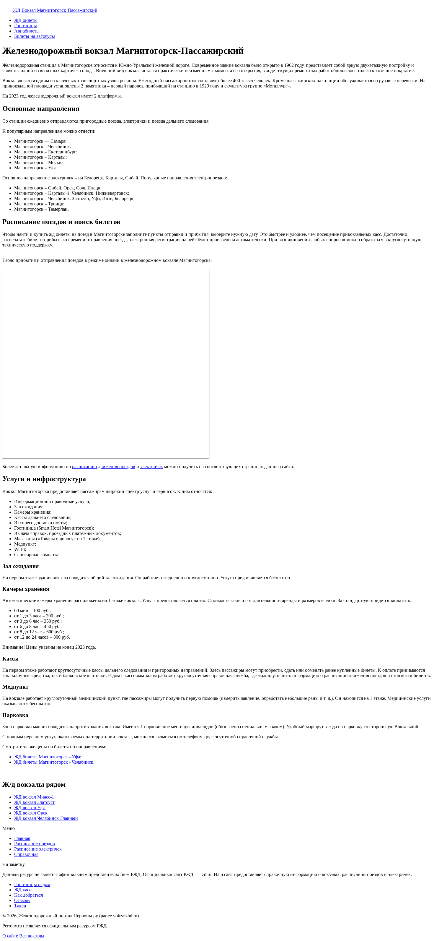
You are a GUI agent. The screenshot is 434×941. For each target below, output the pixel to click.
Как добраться (28, 895)
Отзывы (22, 900)
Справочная (26, 854)
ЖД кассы (24, 889)
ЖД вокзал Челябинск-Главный (46, 818)
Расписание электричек (38, 848)
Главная (22, 838)
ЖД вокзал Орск (31, 812)
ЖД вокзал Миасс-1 (34, 796)
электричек (151, 466)
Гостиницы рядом (32, 884)
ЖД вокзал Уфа (29, 807)
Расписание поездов (34, 843)
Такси (20, 905)
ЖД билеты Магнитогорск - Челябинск (53, 762)
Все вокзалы (31, 935)
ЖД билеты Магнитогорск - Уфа (47, 756)
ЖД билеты (25, 20)
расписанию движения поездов (103, 466)
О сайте (10, 935)
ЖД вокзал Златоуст (34, 802)
